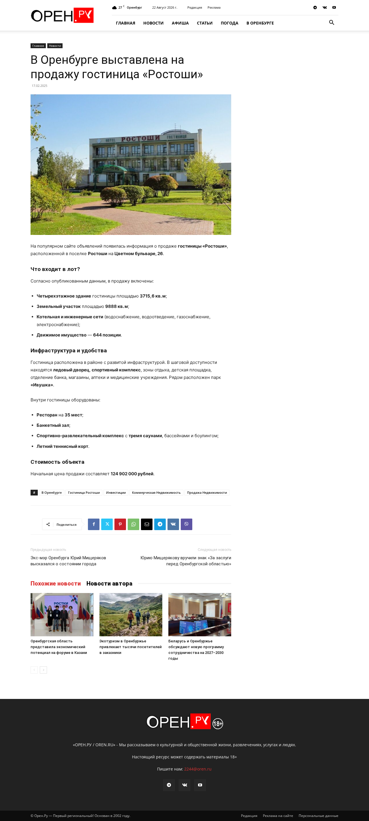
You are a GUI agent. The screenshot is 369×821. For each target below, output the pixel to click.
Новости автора (109, 583)
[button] (331, 23)
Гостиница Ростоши (84, 492)
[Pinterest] (120, 524)
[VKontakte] (324, 7)
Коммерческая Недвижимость (156, 492)
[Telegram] (315, 7)
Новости (153, 23)
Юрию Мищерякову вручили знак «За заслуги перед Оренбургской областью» (185, 560)
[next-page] (43, 670)
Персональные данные (318, 815)
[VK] (173, 524)
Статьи (205, 23)
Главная (125, 23)
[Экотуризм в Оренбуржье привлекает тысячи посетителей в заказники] (130, 614)
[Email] (147, 524)
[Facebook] (93, 524)
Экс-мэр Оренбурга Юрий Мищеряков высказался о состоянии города (68, 560)
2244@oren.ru (198, 769)
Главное (38, 46)
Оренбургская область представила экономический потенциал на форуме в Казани (59, 647)
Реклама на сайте (278, 815)
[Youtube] (334, 7)
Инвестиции (116, 492)
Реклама (214, 7)
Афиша (180, 23)
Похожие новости (56, 583)
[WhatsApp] (133, 524)
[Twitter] (107, 524)
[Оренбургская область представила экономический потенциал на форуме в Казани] (62, 614)
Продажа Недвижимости (207, 492)
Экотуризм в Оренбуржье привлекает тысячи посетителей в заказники (130, 647)
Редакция (194, 7)
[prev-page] (34, 670)
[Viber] (186, 524)
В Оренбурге (260, 23)
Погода (229, 23)
